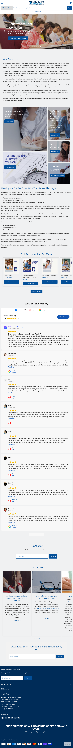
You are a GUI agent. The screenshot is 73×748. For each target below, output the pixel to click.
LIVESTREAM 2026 (35, 42)
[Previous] (5, 31)
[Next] (68, 31)
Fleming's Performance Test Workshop (48, 608)
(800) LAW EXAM (14, 707)
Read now (17, 620)
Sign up (53, 556)
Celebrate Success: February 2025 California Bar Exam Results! (17, 598)
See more (36, 639)
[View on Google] (5, 354)
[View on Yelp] (5, 380)
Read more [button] (11, 367)
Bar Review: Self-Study (49, 275)
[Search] (69, 8)
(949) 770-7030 (10, 705)
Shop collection (36, 291)
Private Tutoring (8, 275)
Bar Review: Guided (67, 275)
